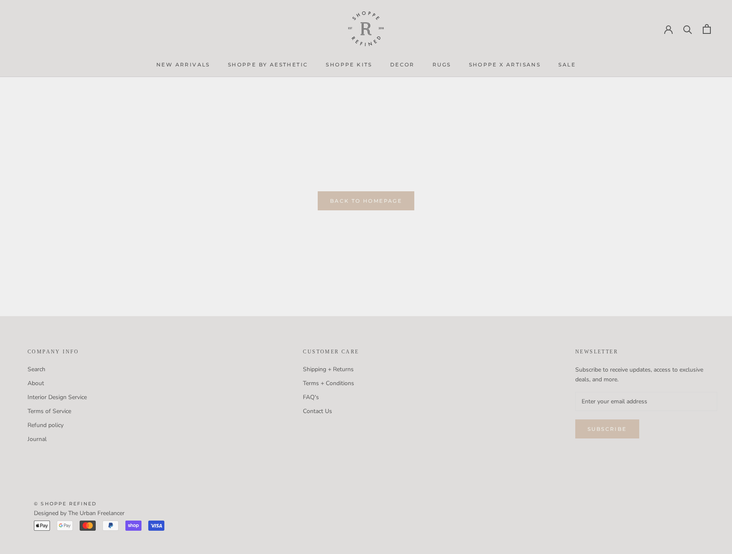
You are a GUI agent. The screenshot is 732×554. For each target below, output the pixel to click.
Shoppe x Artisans (505, 64)
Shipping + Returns (328, 369)
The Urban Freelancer (96, 513)
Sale (567, 64)
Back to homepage (366, 201)
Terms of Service (49, 411)
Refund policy (46, 425)
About (36, 383)
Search (36, 369)
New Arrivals (183, 64)
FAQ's (311, 397)
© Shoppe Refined (65, 504)
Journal (37, 439)
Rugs (442, 64)
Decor (402, 64)
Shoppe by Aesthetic (268, 64)
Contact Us (317, 411)
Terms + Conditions (328, 383)
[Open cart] (707, 29)
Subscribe (607, 429)
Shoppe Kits (349, 64)
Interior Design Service (57, 397)
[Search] (687, 29)
